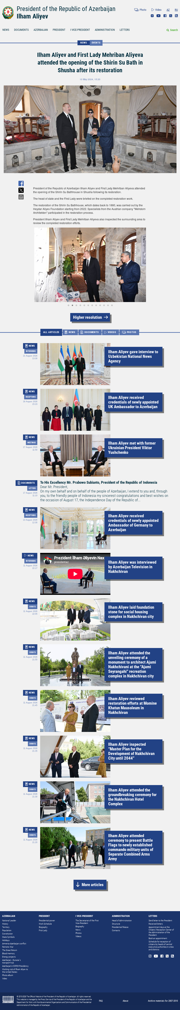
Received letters (156, 924)
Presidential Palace (120, 927)
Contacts (116, 930)
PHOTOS (132, 332)
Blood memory (8, 953)
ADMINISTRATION (105, 29)
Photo (143, 9)
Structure (116, 924)
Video (158, 9)
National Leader (9, 920)
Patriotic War (7, 947)
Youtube (159, 15)
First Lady (43, 930)
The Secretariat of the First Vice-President (87, 921)
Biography (43, 927)
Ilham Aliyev (32, 16)
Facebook (165, 15)
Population (6, 930)
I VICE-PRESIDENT (80, 29)
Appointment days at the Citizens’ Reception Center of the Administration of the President (161, 931)
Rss (176, 15)
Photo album (7, 975)
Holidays (5, 940)
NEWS (5, 29)
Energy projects (9, 957)
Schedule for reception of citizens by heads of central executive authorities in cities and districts (161, 945)
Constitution (7, 933)
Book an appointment (158, 938)
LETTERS (125, 29)
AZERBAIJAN (41, 29)
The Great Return (9, 950)
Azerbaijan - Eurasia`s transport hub (11, 961)
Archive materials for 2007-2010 (163, 1000)
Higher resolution (87, 317)
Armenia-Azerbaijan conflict (14, 943)
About (125, 1000)
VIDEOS (112, 332)
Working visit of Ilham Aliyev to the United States (15, 970)
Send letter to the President (160, 920)
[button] (37, 264)
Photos (78, 933)
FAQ (101, 1000)
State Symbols (8, 937)
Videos (78, 936)
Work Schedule (45, 924)
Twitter (170, 15)
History (5, 924)
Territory (5, 927)
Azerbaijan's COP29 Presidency (15, 966)
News (78, 930)
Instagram (152, 15)
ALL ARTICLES (51, 332)
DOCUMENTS (21, 29)
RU (176, 9)
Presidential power (47, 920)
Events (96, 42)
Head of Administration (122, 920)
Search (174, 30)
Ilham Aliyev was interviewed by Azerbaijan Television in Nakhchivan (132, 567)
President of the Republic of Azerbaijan (66, 9)
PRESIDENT (59, 29)
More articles (93, 884)
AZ (168, 9)
